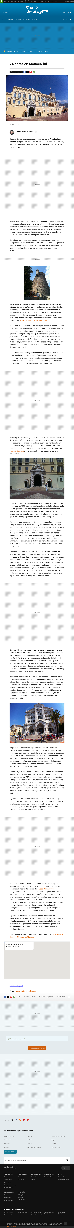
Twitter (63, 19)
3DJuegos (21, 1177)
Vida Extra (21, 1179)
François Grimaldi (17, 451)
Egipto (16, 51)
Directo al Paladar (49, 1177)
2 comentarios (17, 72)
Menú (7, 13)
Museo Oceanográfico (47, 889)
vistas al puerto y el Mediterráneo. (33, 320)
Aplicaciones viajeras (34, 1147)
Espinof (33, 1179)
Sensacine (34, 1177)
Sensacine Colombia (37, 1215)
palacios (50, 996)
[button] (26, 132)
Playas (6, 1147)
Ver (38, 1048)
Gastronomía (8, 1140)
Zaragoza (9, 51)
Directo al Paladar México (49, 1213)
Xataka (6, 1177)
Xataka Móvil (8, 1179)
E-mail (34, 72)
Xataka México (8, 1212)
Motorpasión (61, 1177)
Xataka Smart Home (10, 1185)
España (18, 19)
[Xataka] (1, 1)
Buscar (67, 1160)
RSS (20, 1119)
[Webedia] (10, 1167)
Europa (34, 19)
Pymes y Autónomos (21, 1198)
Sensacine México (36, 1212)
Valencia (39, 51)
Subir (64, 1168)
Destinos (7, 1143)
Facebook (67, 19)
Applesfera (7, 1182)
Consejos (10, 19)
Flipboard (70, 19)
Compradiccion (8, 1200)
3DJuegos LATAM (23, 1212)
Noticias (26, 19)
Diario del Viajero (37, 10)
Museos (29, 1136)
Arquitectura (61, 996)
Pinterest (24, 1119)
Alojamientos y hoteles (58, 1136)
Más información (12, 1226)
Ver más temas (10, 1152)
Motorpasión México (61, 1213)
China (46, 51)
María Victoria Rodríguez (26, 991)
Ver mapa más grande (16, 986)
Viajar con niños (55, 1147)
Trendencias (8, 1195)
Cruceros (53, 1143)
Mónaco (34, 996)
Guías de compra (9, 1136)
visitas (43, 996)
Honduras (31, 51)
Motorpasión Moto (63, 1179)
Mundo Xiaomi (8, 1187)
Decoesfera (7, 1197)
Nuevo (66, 13)
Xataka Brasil (8, 1215)
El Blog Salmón (22, 1195)
